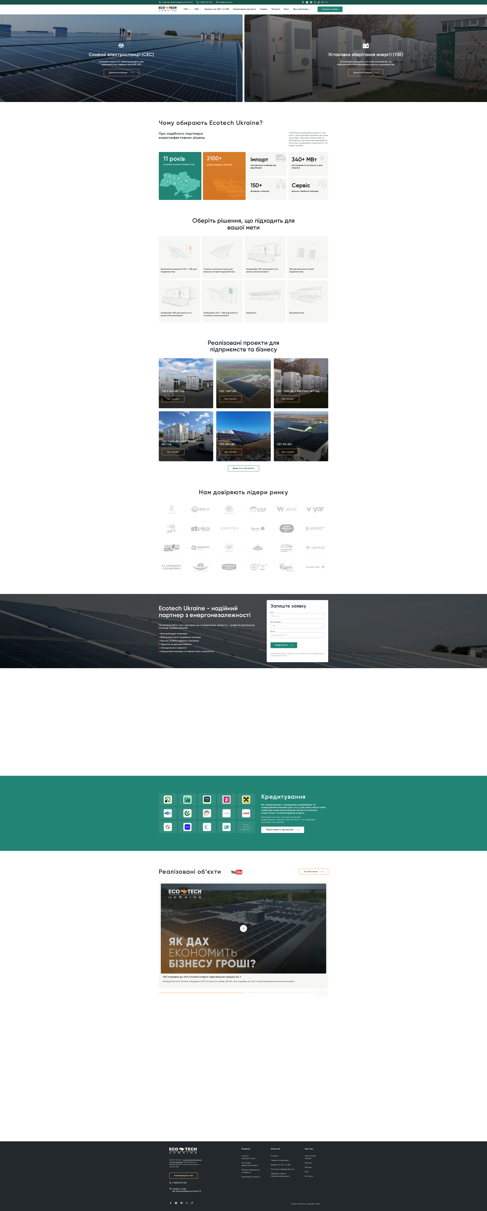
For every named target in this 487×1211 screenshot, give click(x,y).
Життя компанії (198, 1045)
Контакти (309, 1176)
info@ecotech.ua (226, 2)
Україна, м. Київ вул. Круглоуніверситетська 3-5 (186, 1190)
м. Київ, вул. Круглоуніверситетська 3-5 (177, 2)
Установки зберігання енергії (250, 1164)
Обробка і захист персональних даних (280, 1175)
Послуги (274, 1156)
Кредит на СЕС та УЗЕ (281, 1165)
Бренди (308, 1167)
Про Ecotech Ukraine (310, 1157)
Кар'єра (308, 1163)
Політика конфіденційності (282, 1169)
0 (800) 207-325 (206, 2)
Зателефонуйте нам (183, 1175)
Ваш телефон (276, 622)
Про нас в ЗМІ (267, 1045)
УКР (322, 2)
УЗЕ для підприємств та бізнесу (250, 1171)
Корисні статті (245, 1045)
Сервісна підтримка (280, 1160)
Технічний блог (222, 1045)
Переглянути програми (279, 830)
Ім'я (272, 612)
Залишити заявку (330, 9)
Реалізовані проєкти (251, 1177)
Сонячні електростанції (248, 1157)
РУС (326, 2)
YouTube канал (311, 872)
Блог (307, 1172)
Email (273, 631)
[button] (169, 176)
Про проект (173, 399)
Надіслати (281, 645)
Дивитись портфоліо (243, 468)
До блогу (318, 1045)
